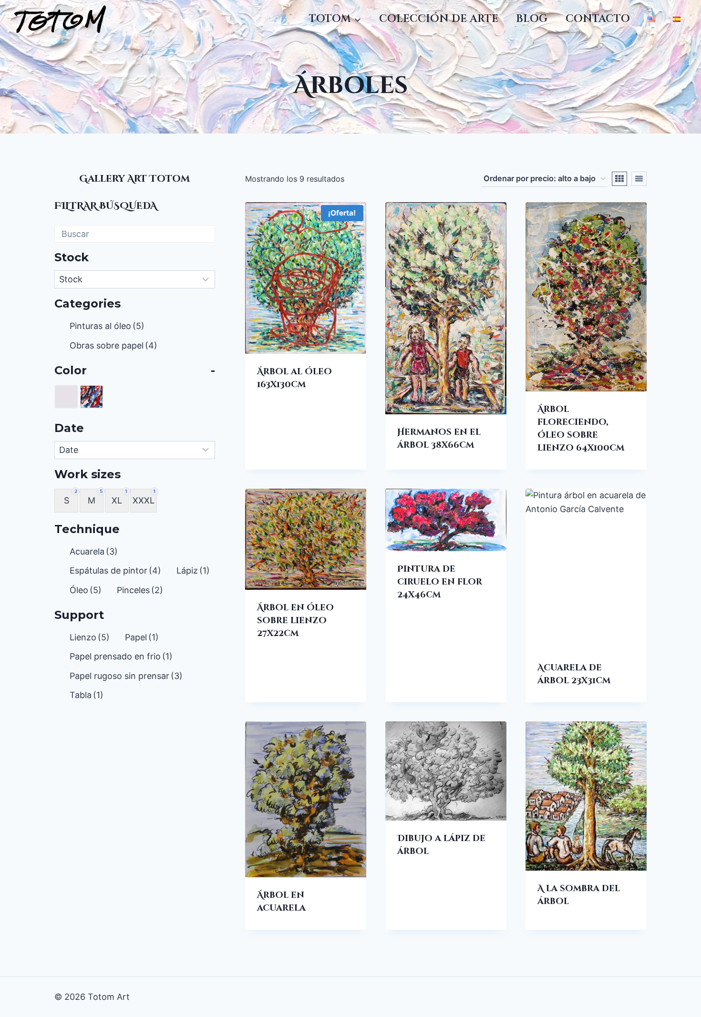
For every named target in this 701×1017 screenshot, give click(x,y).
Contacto (598, 19)
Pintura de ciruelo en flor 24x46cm (439, 582)
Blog (531, 19)
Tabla (86, 695)
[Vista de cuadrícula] (619, 179)
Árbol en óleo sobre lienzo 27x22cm (295, 620)
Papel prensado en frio (121, 656)
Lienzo (90, 637)
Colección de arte (438, 19)
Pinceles (140, 590)
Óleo (86, 590)
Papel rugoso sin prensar (126, 676)
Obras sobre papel (113, 345)
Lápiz (193, 570)
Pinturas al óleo (107, 326)
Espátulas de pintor (115, 570)
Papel (142, 637)
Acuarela (94, 551)
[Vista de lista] (639, 179)
